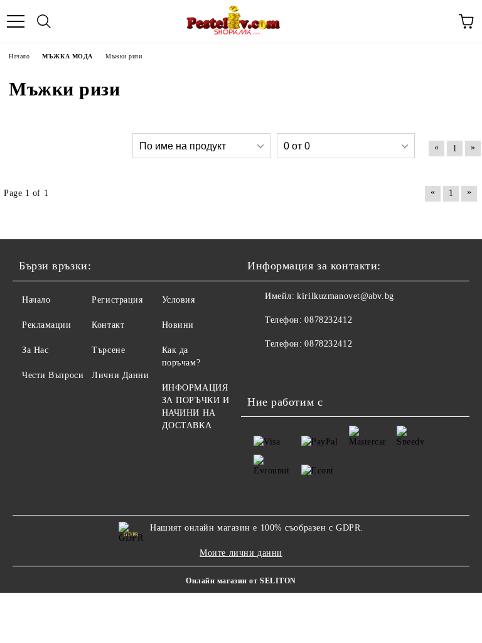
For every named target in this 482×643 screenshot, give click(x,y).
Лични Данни (120, 375)
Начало (36, 300)
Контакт (108, 325)
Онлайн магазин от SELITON (241, 580)
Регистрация (117, 300)
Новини (178, 325)
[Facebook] (264, 369)
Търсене (108, 350)
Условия (178, 300)
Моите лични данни (241, 553)
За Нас (35, 350)
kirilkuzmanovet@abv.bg (345, 296)
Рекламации (47, 325)
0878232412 (328, 320)
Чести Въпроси (52, 375)
